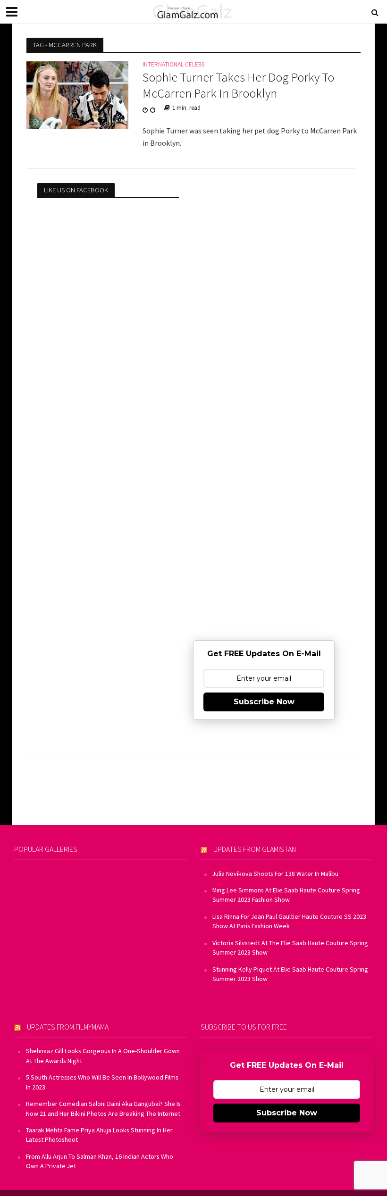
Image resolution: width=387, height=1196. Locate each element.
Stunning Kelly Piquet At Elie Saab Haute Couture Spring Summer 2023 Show (290, 974)
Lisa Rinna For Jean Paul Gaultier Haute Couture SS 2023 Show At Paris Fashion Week (289, 921)
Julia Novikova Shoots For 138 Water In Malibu (275, 873)
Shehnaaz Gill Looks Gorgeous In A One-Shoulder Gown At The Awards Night (103, 1055)
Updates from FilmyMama (68, 1026)
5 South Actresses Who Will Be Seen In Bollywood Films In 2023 (102, 1082)
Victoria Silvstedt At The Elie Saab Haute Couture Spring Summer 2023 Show (290, 948)
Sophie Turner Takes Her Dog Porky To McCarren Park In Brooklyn (238, 85)
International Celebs (173, 64)
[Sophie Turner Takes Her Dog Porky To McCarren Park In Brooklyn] (77, 94)
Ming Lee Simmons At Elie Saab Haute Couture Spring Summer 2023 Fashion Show (286, 895)
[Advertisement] (264, 242)
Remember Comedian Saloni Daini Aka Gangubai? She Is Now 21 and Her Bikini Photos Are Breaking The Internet (103, 1108)
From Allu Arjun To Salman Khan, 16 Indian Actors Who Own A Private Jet (99, 1161)
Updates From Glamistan (254, 849)
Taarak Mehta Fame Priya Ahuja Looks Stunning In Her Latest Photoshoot (99, 1135)
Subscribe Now (264, 701)
